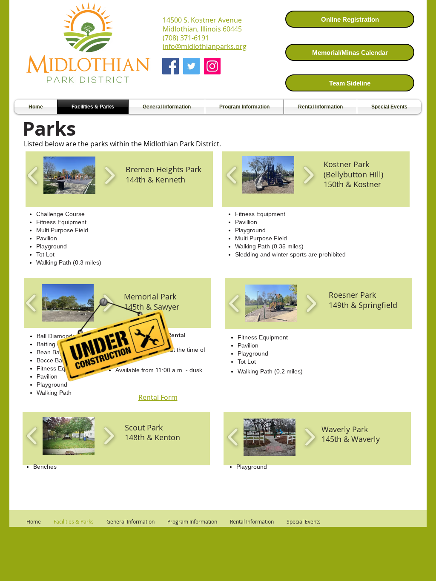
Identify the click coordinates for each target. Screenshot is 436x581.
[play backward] (33, 175)
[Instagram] (212, 66)
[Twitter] (191, 66)
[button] (69, 175)
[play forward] (109, 175)
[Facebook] (170, 66)
